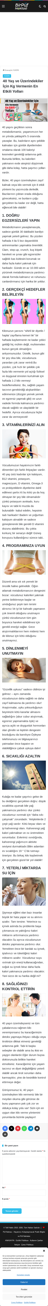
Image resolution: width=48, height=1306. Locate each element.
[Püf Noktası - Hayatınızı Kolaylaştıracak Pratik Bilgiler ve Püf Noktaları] (24, 6)
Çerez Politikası (17, 1302)
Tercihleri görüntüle (24, 1297)
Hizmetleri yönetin (23, 1275)
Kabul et (24, 1282)
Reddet (24, 1289)
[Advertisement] (24, 40)
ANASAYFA (9, 1240)
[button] (44, 1250)
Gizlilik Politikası (30, 1302)
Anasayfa (8, 70)
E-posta (6, 1199)
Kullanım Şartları (36, 1240)
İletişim (17, 1245)
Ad (4, 1188)
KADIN (16, 70)
